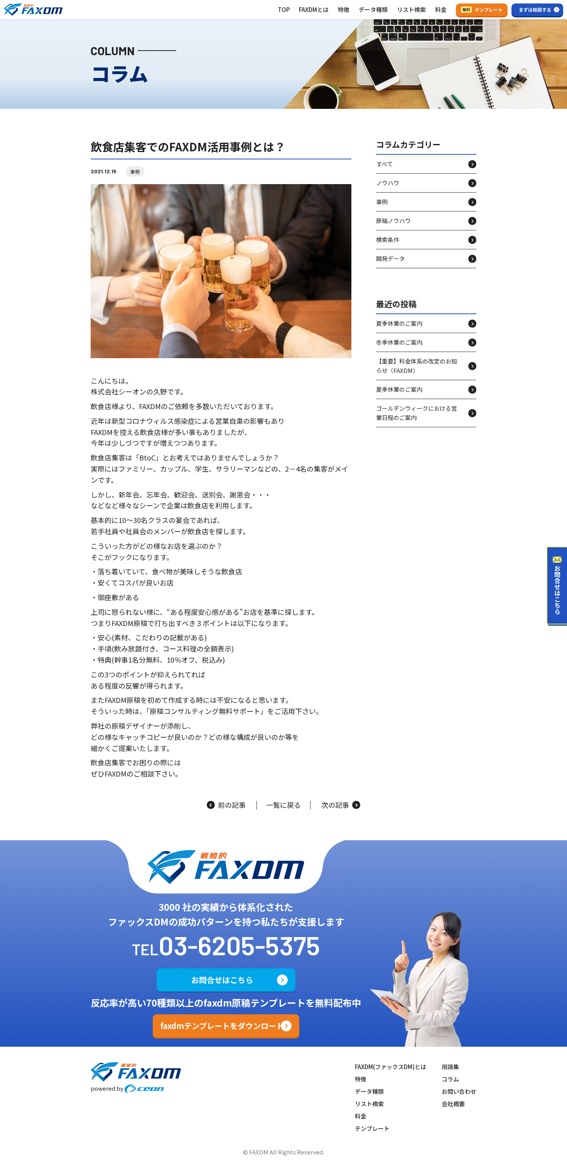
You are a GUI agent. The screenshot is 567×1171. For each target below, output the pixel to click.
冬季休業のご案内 (399, 342)
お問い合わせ (459, 1091)
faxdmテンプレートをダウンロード (222, 1025)
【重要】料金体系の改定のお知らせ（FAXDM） (416, 366)
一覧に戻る (283, 805)
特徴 (343, 9)
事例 (135, 171)
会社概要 (453, 1104)
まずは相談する (535, 9)
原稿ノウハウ (393, 221)
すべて (384, 164)
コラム (450, 1079)
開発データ (390, 258)
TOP (284, 9)
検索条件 (387, 239)
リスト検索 (411, 9)
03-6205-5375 (239, 945)
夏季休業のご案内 (399, 324)
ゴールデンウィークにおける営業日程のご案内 (416, 413)
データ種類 (373, 9)
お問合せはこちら (222, 979)
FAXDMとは (314, 9)
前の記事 (232, 805)
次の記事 (335, 805)
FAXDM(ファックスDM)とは (390, 1067)
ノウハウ (387, 183)
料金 (441, 9)
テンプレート (482, 9)
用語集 (450, 1067)
